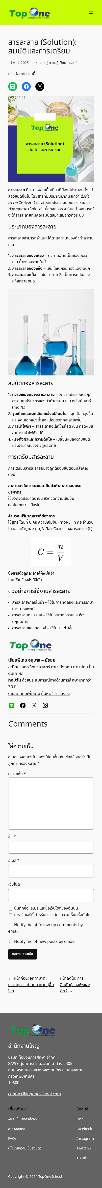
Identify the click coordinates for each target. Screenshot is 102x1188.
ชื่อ (12, 837)
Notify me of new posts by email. (44, 942)
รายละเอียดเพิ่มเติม (24, 694)
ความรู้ (53, 63)
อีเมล (14, 861)
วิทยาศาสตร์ (68, 63)
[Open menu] (91, 13)
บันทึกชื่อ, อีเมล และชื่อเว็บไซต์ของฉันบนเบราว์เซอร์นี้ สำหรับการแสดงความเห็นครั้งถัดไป (52, 912)
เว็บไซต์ (14, 884)
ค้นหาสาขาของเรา (55, 694)
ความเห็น (17, 774)
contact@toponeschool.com (34, 1094)
